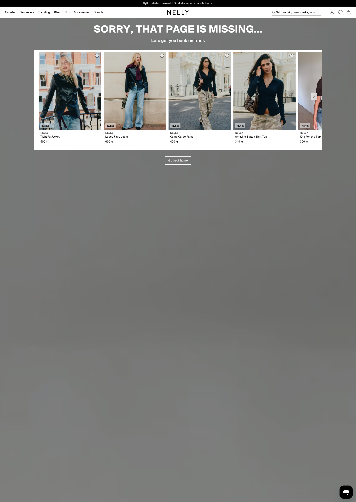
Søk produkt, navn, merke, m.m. (296, 12)
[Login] (332, 12)
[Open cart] (348, 12)
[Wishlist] (340, 12)
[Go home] (178, 12)
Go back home (178, 160)
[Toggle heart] (97, 56)
